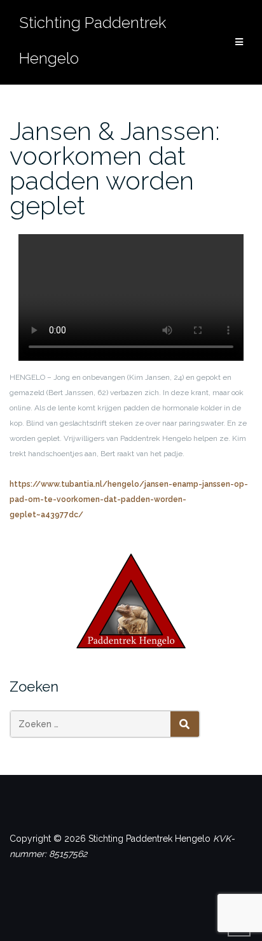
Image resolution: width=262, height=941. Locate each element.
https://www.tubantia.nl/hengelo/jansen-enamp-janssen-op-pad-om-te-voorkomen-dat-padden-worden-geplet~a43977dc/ (129, 499)
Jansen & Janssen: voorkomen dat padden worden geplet (115, 168)
